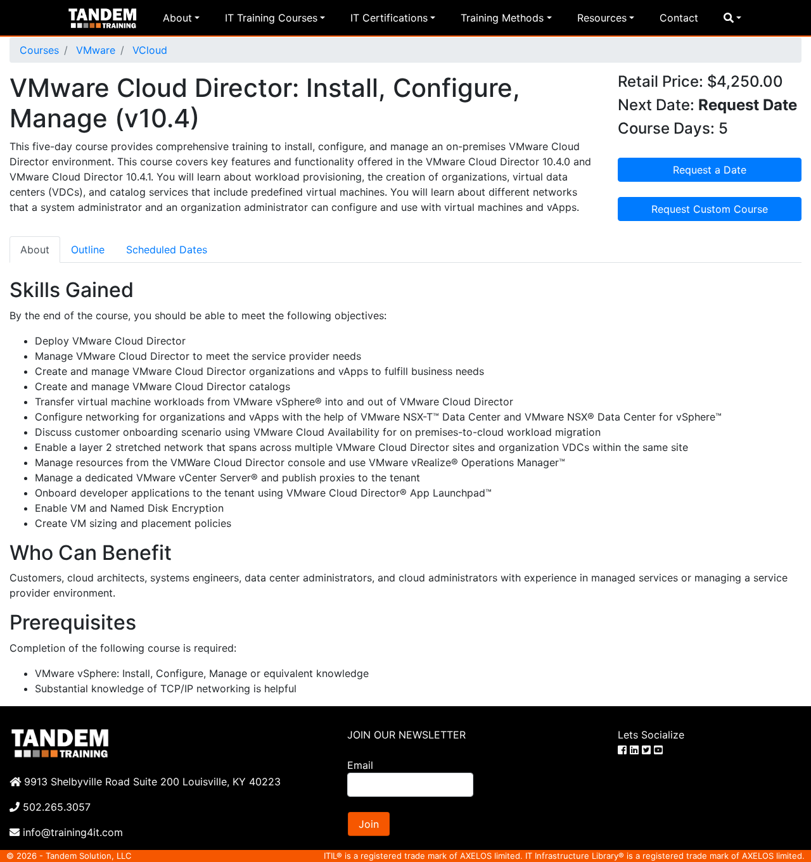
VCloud (148, 50)
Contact (679, 17)
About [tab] (34, 249)
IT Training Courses (271, 17)
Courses (39, 50)
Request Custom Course (709, 209)
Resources (602, 17)
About (177, 17)
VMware (94, 50)
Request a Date (709, 169)
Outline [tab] (88, 249)
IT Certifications (389, 17)
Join (369, 824)
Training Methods (502, 17)
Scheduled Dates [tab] (166, 249)
